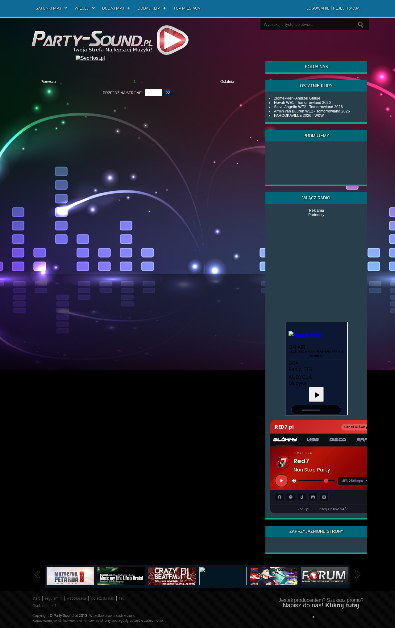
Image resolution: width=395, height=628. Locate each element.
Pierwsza (48, 82)
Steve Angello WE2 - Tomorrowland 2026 (308, 107)
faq (121, 598)
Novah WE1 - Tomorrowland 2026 (302, 102)
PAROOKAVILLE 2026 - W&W (299, 115)
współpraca (76, 598)
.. (142, 82)
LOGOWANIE (317, 8)
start (36, 598)
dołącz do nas (102, 598)
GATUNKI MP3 (48, 8)
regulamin (53, 598)
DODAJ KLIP (149, 8)
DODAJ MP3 (113, 8)
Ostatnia (227, 82)
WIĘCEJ (82, 8)
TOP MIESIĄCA (186, 8)
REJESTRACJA (346, 8)
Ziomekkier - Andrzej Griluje (297, 98)
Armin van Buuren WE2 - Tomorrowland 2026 (312, 111)
